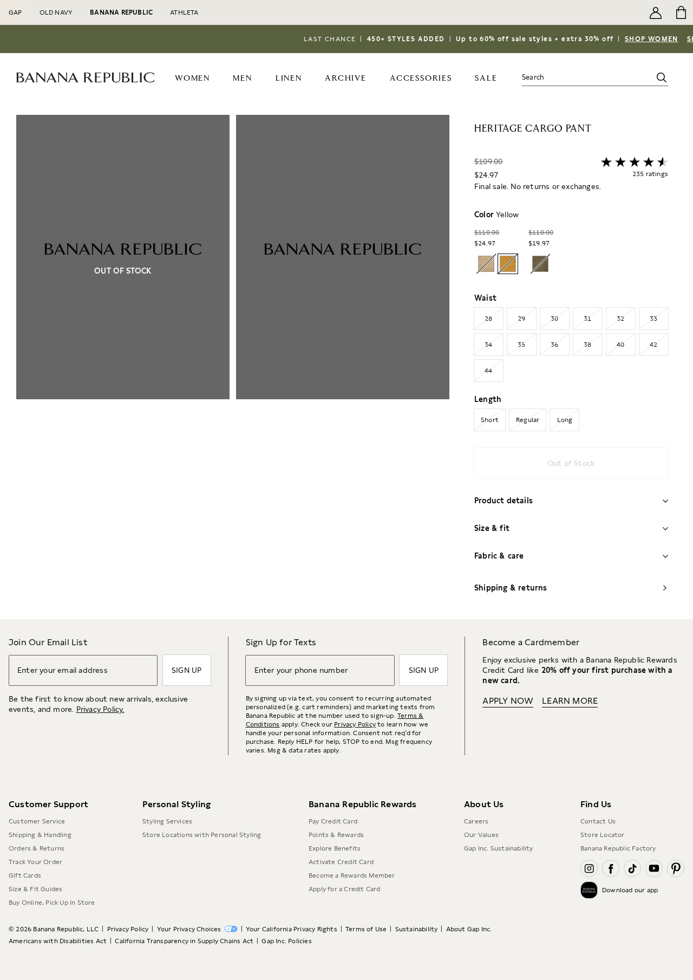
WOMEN (192, 78)
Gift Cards (25, 875)
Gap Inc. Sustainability (498, 848)
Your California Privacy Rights (291, 929)
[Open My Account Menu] (655, 12)
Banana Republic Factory (618, 848)
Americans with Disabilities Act (58, 941)
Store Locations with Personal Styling (201, 835)
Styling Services (167, 821)
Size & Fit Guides (35, 889)
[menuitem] (192, 77)
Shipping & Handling (40, 835)
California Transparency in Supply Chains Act (184, 941)
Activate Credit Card (341, 862)
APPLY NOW (507, 701)
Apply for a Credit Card (345, 889)
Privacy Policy (355, 724)
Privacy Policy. (100, 709)
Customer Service (37, 821)
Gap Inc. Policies (286, 941)
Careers (476, 821)
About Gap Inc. (469, 929)
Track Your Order (35, 862)
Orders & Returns (36, 848)
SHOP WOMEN (651, 39)
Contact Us (598, 821)
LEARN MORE (570, 701)
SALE (486, 78)
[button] (232, 367)
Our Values (481, 835)
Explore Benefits (335, 848)
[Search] (661, 77)
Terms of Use (366, 929)
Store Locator (602, 835)
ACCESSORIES (421, 78)
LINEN (289, 78)
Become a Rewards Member (352, 875)
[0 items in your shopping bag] (680, 12)
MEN (242, 78)
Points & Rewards (336, 835)
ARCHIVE (346, 78)
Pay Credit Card (333, 821)
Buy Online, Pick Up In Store (52, 902)
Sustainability (416, 929)
